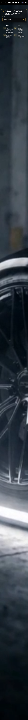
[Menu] (2, 2)
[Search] (5, 2)
